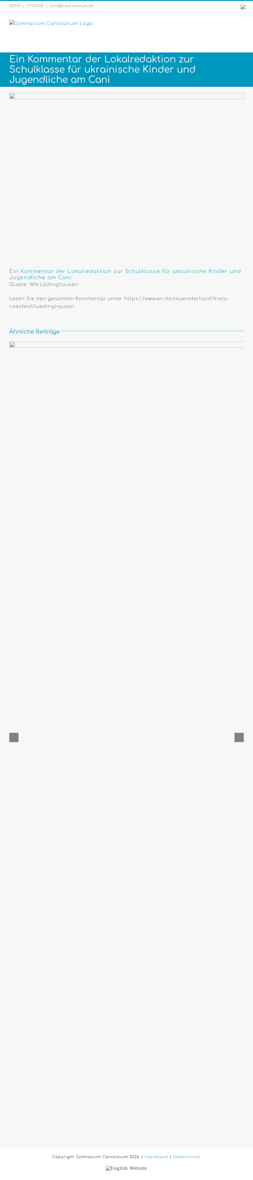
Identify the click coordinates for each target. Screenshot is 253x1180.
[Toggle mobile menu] (241, 23)
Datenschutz (187, 1157)
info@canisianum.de (72, 6)
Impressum (156, 1157)
